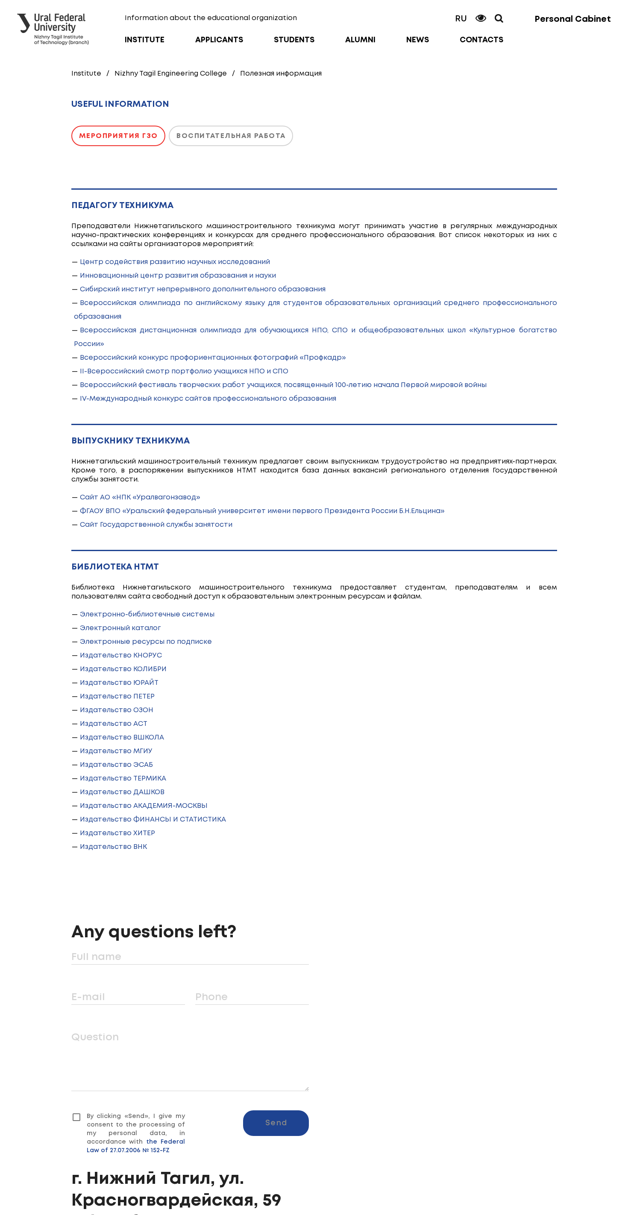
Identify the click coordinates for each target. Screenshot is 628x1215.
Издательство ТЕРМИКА (123, 778)
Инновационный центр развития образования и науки (178, 276)
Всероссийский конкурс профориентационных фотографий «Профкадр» (213, 358)
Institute (144, 40)
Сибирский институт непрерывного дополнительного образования (203, 289)
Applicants (219, 40)
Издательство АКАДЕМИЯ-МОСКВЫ (144, 806)
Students (294, 40)
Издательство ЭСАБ (116, 765)
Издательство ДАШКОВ (122, 792)
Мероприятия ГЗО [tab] (118, 136)
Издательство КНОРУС (121, 655)
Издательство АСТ (113, 724)
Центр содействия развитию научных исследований (175, 262)
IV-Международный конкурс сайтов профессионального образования (208, 399)
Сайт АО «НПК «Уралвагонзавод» (140, 497)
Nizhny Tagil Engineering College (170, 73)
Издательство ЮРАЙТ (119, 683)
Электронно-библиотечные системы (147, 614)
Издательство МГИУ (116, 751)
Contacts (481, 40)
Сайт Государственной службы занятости (156, 525)
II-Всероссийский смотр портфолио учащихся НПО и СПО (184, 371)
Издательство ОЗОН (116, 710)
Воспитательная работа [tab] (230, 136)
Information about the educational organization (211, 18)
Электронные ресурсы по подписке (146, 642)
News (417, 40)
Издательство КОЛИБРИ (123, 669)
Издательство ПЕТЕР (117, 696)
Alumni (360, 40)
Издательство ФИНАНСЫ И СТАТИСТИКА (153, 819)
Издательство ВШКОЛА (122, 737)
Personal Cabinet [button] (572, 19)
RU (461, 19)
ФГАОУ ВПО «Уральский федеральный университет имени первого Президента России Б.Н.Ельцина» (262, 511)
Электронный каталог (120, 628)
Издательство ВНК (113, 847)
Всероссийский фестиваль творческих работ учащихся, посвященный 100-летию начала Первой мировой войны (283, 385)
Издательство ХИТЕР (117, 833)
